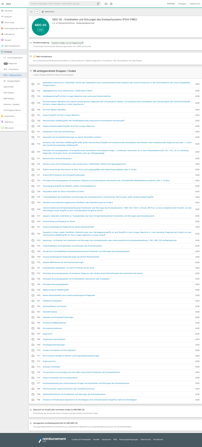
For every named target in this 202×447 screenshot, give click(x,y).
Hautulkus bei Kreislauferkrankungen (58, 317)
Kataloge (8, 52)
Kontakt (96, 439)
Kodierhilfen (9, 116)
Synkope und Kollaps (51, 367)
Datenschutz (146, 439)
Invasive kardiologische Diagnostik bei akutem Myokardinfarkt (68, 227)
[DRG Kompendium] (106, 3)
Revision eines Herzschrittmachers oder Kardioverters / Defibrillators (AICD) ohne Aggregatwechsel (84, 164)
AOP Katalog (9, 93)
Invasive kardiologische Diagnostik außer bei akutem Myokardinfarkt (71, 257)
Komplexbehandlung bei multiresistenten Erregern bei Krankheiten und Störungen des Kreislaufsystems (86, 383)
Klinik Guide (9, 22)
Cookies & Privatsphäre (81, 439)
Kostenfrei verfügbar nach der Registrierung (66, 43)
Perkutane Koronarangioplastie (55, 284)
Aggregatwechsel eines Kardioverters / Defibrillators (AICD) (67, 91)
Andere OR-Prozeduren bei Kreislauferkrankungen (64, 175)
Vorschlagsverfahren (12, 110)
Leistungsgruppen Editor (14, 28)
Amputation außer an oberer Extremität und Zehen (63, 191)
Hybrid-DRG (9, 87)
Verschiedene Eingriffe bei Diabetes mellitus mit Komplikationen (69, 186)
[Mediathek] (111, 3)
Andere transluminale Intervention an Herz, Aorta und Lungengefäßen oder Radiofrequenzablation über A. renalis (90, 169)
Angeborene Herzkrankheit (54, 339)
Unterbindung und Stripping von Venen (59, 221)
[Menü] (2, 4)
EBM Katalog (9, 98)
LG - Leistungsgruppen (13, 58)
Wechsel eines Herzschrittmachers (57, 158)
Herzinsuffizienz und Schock (55, 306)
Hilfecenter (9, 128)
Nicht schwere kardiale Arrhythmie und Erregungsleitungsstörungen (71, 356)
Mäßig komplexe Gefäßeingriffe (56, 290)
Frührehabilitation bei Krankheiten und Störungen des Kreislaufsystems (72, 246)
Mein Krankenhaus (12, 46)
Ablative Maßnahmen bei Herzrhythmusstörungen (63, 262)
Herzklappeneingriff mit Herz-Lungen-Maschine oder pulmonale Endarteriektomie (77, 96)
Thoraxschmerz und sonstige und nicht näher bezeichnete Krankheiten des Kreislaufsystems (81, 372)
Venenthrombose (50, 312)
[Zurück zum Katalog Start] (31, 12)
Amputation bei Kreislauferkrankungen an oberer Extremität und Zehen (72, 137)
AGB (115, 439)
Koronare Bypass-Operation (54, 110)
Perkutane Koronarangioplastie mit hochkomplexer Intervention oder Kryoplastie (76, 279)
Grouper (7, 40)
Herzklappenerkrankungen (54, 345)
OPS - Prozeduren (11, 69)
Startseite (8, 11)
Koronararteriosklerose (52, 328)
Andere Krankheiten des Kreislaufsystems (60, 378)
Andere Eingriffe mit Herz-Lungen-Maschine (61, 115)
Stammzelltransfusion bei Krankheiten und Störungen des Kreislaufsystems (74, 394)
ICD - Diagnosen (10, 63)
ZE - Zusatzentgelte (12, 81)
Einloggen (182, 4)
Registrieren (195, 4)
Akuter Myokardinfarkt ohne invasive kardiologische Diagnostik (69, 295)
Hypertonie (47, 334)
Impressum (106, 439)
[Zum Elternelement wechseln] (37, 12)
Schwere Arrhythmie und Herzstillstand (59, 350)
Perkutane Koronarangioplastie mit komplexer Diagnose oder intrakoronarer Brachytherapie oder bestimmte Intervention (93, 273)
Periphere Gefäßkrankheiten (54, 323)
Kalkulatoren (9, 34)
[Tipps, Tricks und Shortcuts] (98, 3)
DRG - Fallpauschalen (12, 75)
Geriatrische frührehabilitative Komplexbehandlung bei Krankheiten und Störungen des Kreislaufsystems (86, 251)
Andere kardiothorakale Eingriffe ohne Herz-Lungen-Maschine (69, 126)
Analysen (8, 17)
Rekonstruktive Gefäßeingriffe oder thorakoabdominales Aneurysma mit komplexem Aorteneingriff (83, 120)
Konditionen (158, 439)
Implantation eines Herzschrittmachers (59, 131)
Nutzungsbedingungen (128, 439)
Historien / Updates (12, 104)
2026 (40, 30)
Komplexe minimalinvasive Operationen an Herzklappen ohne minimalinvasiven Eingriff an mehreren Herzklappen (90, 400)
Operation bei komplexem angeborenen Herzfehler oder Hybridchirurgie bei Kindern (78, 202)
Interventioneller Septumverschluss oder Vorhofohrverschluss (69, 389)
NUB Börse (9, 122)
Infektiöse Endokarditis (52, 301)
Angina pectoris (49, 361)
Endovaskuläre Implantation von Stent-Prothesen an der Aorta (68, 268)
